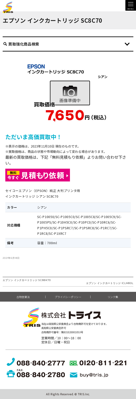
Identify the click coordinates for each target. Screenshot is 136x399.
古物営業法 (23, 297)
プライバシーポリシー (68, 297)
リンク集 (112, 297)
